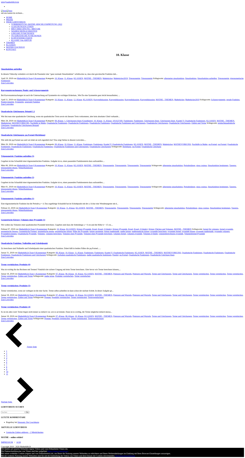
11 (7, 374)
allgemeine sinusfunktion (174, 78)
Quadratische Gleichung (151, 147)
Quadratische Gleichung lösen (162, 255)
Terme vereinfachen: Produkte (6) (15, 264)
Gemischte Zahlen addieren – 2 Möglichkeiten (24, 432)
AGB (18, 442)
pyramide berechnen (158, 231)
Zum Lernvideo (7, 83)
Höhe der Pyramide (81, 231)
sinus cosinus (201, 165)
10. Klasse (59, 78)
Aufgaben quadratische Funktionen (71, 255)
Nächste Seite (7, 402)
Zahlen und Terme (198, 123)
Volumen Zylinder (150, 234)
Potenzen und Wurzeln (122, 274)
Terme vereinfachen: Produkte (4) (15, 307)
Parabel (115, 255)
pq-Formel (213, 144)
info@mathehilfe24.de (10, 2)
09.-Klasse (59, 121)
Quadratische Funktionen (57, 123)
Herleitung (127, 147)
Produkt (47, 297)
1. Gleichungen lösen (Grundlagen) (78, 121)
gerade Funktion (233, 100)
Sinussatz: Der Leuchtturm (28, 422)
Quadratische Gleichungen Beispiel (24, 125)
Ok (116, 456)
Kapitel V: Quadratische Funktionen (190, 121)
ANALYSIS (118, 121)
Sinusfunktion (190, 78)
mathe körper (125, 231)
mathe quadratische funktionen (99, 255)
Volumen (41, 234)
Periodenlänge (189, 165)
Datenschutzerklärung (126, 456)
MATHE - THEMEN (93, 78)
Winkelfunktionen (25, 168)
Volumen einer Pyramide (73, 234)
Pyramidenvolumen (9, 234)
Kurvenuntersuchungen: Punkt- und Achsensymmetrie (24, 90)
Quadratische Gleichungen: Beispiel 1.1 (18, 111)
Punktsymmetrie (7, 102)
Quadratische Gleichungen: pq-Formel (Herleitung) (23, 135)
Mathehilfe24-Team (25, 78)
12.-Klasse (78, 100)
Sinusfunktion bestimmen (218, 165)
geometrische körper (46, 231)
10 (7, 372)
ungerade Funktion (32, 102)
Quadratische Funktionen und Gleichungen (128, 123)
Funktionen (128, 121)
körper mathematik (111, 231)
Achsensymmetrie (218, 100)
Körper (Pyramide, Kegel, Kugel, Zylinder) (94, 229)
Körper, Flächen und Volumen (161, 229)
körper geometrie (96, 231)
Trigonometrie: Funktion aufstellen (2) (17, 177)
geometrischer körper (63, 231)
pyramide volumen (222, 231)
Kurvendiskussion (101, 100)
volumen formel (119, 234)
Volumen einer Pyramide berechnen (98, 234)
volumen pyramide (134, 234)
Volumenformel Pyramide (194, 234)
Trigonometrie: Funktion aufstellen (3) (17, 156)
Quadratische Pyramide (27, 234)
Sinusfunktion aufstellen (11, 69)
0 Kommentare (39, 78)
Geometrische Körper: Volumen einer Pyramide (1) (23, 220)
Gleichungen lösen (151, 121)
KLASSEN (78, 78)
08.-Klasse (69, 274)
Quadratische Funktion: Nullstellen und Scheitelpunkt (24, 243)
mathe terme (49, 276)
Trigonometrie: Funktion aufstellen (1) (17, 198)
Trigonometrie (134, 78)
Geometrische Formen (28, 231)
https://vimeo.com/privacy (58, 451)
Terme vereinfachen (201, 274)
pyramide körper (188, 231)
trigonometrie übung (9, 168)
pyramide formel (174, 231)
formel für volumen (211, 229)
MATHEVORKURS (20, 123)
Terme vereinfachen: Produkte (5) (15, 286)
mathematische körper (140, 231)
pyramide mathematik (204, 231)
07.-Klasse (60, 274)
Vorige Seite (32, 347)
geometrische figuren (9, 231)
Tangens (232, 165)
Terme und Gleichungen (161, 274)
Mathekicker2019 (121, 78)
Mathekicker (108, 78)
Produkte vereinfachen (64, 276)
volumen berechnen (54, 234)
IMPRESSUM (7, 442)
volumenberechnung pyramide (171, 234)
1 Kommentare (40, 274)
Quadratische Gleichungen (157, 123)
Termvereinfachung (96, 297)
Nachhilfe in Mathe (38, 123)
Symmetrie (19, 102)
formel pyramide (226, 229)
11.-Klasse (68, 78)
